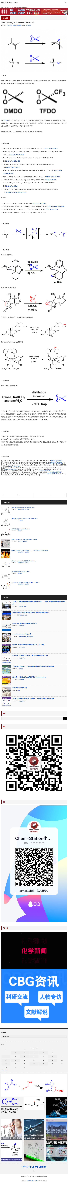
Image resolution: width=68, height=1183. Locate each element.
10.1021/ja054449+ (57, 460)
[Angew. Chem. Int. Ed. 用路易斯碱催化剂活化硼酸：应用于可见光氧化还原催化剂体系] (11, 1150)
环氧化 (14, 25)
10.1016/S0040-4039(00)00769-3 (15, 192)
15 (6, 1060)
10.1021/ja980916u (12, 186)
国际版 (45, 1176)
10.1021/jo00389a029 (17, 155)
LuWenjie (28, 25)
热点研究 (21, 668)
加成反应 (20, 541)
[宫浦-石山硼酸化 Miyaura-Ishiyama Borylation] (11, 1106)
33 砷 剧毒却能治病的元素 (19, 687)
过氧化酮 (19, 25)
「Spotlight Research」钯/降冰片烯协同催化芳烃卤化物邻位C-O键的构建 (33, 666)
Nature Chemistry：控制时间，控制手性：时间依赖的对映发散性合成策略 (33, 698)
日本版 (41, 1176)
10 (24, 1056)
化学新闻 (20, 615)
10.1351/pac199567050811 (56, 206)
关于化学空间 (23, 1176)
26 (43, 1063)
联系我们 (37, 1176)
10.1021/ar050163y (52, 209)
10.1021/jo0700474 (14, 466)
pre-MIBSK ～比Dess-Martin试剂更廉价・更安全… (26, 582)
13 (52, 1056)
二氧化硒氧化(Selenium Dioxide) (21, 529)
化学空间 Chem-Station (34, 1166)
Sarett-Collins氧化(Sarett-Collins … (21, 571)
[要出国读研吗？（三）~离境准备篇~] (11, 1129)
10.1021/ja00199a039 (13, 167)
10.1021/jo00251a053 (13, 161)
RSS (34, 1171)
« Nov (2, 1070)
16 (15, 1060)
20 (52, 1060)
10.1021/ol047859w (56, 472)
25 (34, 1063)
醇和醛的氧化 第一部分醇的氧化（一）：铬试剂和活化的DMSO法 (30, 550)
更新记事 (29, 1176)
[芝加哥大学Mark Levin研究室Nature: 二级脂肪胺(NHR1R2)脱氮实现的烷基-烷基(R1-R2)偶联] (34, 1150)
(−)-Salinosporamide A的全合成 (21, 634)
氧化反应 (10, 25)
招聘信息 (25, 615)
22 (6, 1063)
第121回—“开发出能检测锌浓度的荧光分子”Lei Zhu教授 (28, 644)
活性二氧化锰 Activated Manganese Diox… (24, 507)
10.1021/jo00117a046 (53, 176)
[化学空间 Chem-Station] (9, 2)
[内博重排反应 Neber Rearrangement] (34, 1103)
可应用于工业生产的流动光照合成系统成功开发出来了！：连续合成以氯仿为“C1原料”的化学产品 (38, 603)
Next (51, 495)
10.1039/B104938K (45, 470)
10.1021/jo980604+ (50, 180)
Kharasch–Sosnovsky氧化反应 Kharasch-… (24, 561)
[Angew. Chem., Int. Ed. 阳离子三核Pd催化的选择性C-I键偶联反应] (56, 1107)
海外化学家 (22, 647)
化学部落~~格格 (22, 606)
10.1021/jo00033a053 (11, 469)
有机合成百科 (21, 509)
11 (33, 1056)
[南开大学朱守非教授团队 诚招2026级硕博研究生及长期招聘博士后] (56, 1129)
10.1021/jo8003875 (53, 473)
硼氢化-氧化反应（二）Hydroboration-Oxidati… (25, 539)
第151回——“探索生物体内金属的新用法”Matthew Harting (29, 677)
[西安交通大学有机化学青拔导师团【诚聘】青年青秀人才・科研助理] (34, 1129)
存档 (33, 1176)
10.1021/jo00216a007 (51, 148)
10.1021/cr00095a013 (39, 203)
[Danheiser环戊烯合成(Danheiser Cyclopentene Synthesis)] (34, 1085)
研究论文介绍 (22, 625)
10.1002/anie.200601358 (55, 463)
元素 (19, 690)
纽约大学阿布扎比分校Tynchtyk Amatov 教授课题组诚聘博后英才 (30, 612)
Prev (18, 495)
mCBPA (5, 120)
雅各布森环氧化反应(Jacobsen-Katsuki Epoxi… (25, 518)
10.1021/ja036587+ (57, 462)
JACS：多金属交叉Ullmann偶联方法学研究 (24, 623)
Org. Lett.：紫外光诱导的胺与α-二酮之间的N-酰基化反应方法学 (30, 655)
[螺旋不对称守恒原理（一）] (56, 1150)
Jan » (6, 1070)
